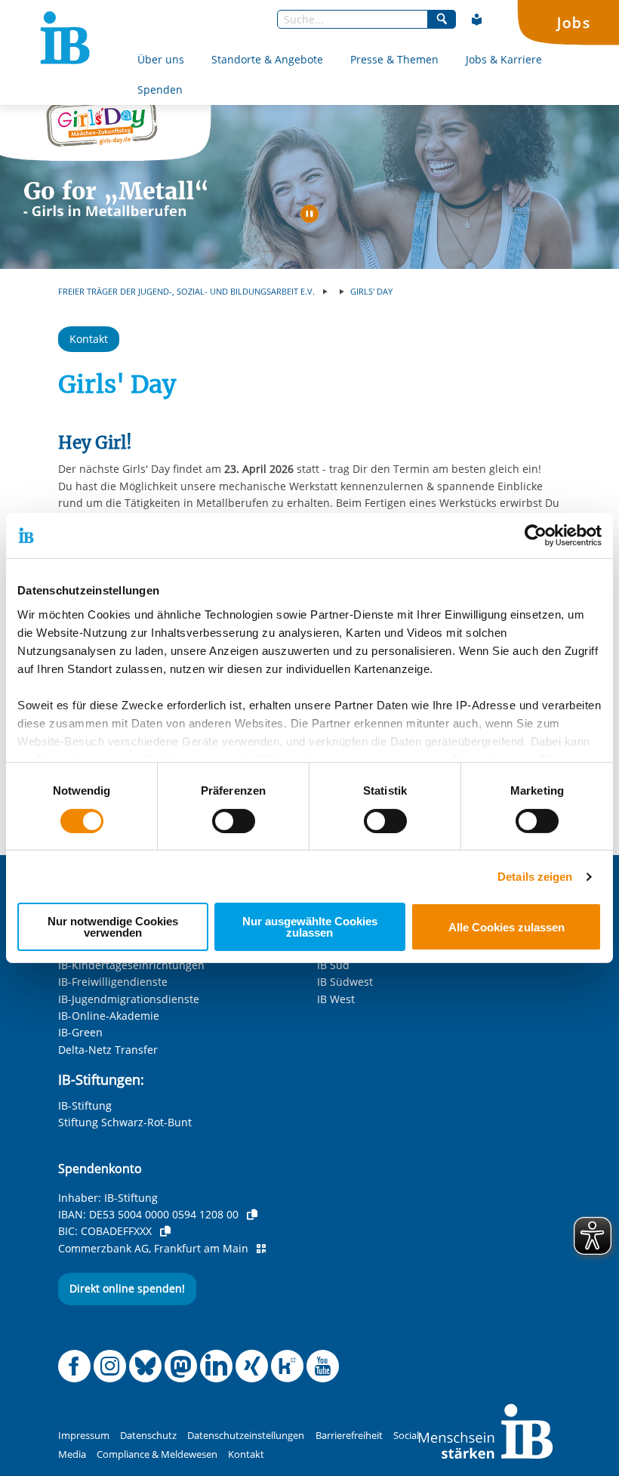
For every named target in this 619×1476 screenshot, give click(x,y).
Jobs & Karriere (504, 59)
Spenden (160, 89)
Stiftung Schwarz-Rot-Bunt (125, 1122)
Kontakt (88, 339)
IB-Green (80, 1032)
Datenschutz (148, 1435)
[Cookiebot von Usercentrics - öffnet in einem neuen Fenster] (536, 535)
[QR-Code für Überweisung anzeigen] (261, 1248)
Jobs (573, 22)
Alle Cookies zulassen (506, 927)
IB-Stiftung (85, 1105)
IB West (336, 999)
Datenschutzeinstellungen (245, 1435)
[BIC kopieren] (165, 1231)
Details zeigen (534, 876)
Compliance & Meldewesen (157, 1454)
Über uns (160, 59)
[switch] (233, 821)
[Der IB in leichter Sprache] (477, 20)
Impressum (83, 1435)
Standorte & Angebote (267, 59)
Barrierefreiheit (349, 1435)
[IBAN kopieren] (252, 1214)
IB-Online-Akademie (108, 1015)
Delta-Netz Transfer (108, 1049)
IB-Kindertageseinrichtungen (131, 965)
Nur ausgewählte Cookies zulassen (309, 927)
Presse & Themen (394, 59)
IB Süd (333, 965)
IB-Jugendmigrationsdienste (128, 999)
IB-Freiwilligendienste (113, 981)
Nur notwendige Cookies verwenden (113, 927)
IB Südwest (345, 981)
